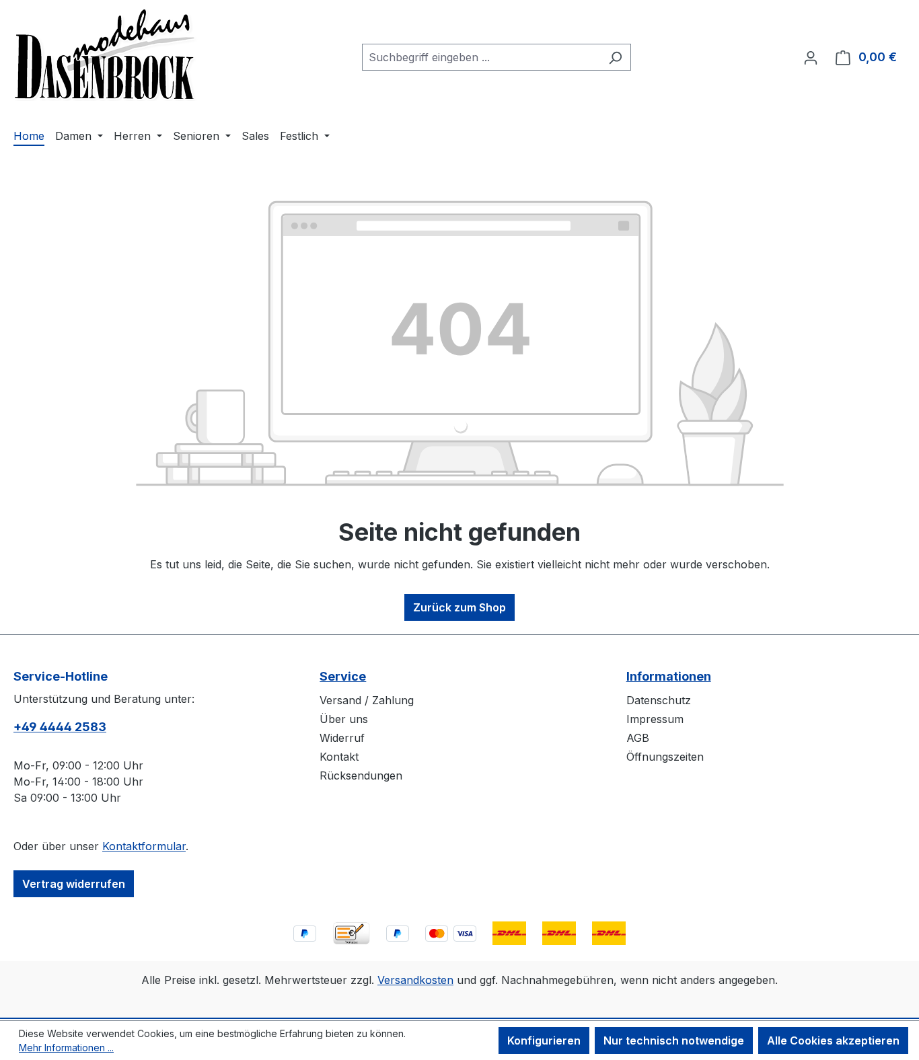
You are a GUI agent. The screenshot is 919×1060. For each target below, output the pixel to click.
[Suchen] (615, 57)
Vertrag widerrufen (73, 884)
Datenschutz (658, 700)
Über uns (344, 719)
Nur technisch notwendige (673, 1040)
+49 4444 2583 (59, 727)
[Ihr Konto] (811, 57)
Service (343, 676)
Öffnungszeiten (665, 756)
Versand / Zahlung (367, 700)
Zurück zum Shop (459, 607)
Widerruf (342, 738)
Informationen (668, 676)
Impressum (655, 719)
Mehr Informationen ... (66, 1047)
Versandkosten (415, 980)
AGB (637, 738)
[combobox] (481, 57)
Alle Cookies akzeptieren (833, 1040)
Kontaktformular (144, 846)
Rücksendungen (361, 775)
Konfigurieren (544, 1040)
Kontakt (339, 756)
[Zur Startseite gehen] (105, 54)
